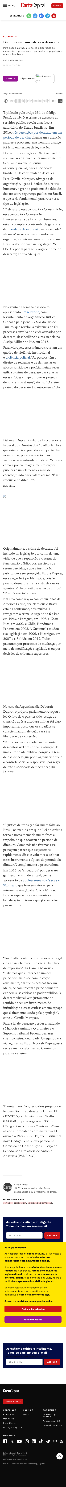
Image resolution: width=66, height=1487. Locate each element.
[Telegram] (48, 1441)
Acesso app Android (49, 1415)
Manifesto (8, 1419)
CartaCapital (15, 60)
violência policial (18, 357)
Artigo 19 (8, 1203)
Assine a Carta (13, 1401)
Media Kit (28, 1414)
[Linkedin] (34, 1441)
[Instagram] (27, 1441)
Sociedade (10, 36)
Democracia (20, 1203)
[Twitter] (12, 1441)
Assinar (52, 1235)
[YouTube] (19, 1441)
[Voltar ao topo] (59, 1456)
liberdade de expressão (24, 229)
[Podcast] (55, 1441)
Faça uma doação (33, 1319)
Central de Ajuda (52, 1425)
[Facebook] (5, 1441)
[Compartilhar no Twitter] (35, 15)
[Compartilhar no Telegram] (47, 15)
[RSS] (61, 1441)
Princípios (8, 1414)
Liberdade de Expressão (40, 1203)
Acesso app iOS (51, 1421)
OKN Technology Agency (34, 1464)
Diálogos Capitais (12, 1427)
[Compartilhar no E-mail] (53, 15)
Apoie (11, 78)
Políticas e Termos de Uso (15, 1459)
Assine (57, 5)
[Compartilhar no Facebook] (41, 15)
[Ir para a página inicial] (33, 5)
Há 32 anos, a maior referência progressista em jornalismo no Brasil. (35, 1188)
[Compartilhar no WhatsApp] (28, 15)
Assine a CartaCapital (33, 1309)
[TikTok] (41, 1441)
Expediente (9, 1423)
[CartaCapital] (7, 1187)
